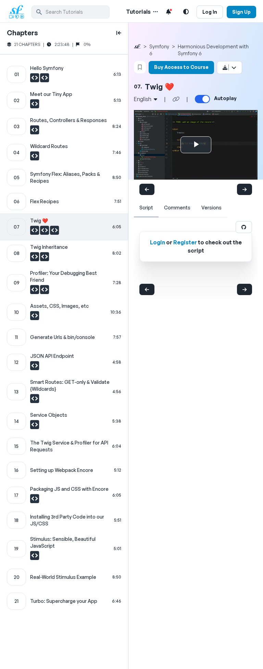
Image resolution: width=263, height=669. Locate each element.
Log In (209, 12)
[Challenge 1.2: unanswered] (44, 79)
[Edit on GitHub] (244, 227)
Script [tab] (146, 207)
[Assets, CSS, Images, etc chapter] (64, 312)
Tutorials (138, 11)
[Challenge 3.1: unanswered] (34, 131)
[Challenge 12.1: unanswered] (34, 367)
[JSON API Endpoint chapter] (64, 362)
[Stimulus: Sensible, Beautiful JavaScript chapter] (64, 549)
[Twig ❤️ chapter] (64, 226)
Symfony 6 (159, 50)
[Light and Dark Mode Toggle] (186, 11)
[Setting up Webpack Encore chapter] (64, 470)
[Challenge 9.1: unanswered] (35, 291)
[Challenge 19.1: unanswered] (34, 557)
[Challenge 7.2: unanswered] (45, 232)
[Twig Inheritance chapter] (64, 253)
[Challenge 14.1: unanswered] (34, 426)
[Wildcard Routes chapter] (64, 152)
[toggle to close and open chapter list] (118, 33)
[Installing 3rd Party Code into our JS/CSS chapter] (64, 520)
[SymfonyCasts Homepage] (19, 12)
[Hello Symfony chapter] (64, 74)
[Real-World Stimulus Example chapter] (64, 577)
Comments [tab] (177, 207)
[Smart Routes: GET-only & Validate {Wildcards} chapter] (64, 392)
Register (185, 242)
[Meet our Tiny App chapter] (64, 100)
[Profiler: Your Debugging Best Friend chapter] (64, 283)
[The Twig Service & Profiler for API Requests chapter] (64, 446)
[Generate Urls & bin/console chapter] (64, 337)
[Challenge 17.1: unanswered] (34, 500)
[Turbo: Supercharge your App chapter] (64, 601)
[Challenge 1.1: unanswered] (35, 79)
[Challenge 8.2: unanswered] (44, 258)
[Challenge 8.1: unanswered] (35, 258)
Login (157, 242)
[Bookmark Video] (140, 67)
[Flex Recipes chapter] (64, 201)
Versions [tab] (211, 207)
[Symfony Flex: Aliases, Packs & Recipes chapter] (64, 177)
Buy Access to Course (181, 67)
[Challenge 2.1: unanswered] (34, 105)
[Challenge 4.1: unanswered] (34, 157)
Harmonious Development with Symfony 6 (213, 50)
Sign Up (241, 12)
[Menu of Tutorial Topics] (155, 12)
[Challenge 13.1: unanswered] (34, 400)
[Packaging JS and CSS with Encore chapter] (64, 495)
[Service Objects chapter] (64, 421)
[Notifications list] (168, 11)
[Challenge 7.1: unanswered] (35, 232)
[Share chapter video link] (176, 99)
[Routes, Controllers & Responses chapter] (64, 126)
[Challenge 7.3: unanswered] (54, 232)
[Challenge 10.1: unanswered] (34, 317)
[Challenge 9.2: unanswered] (44, 291)
